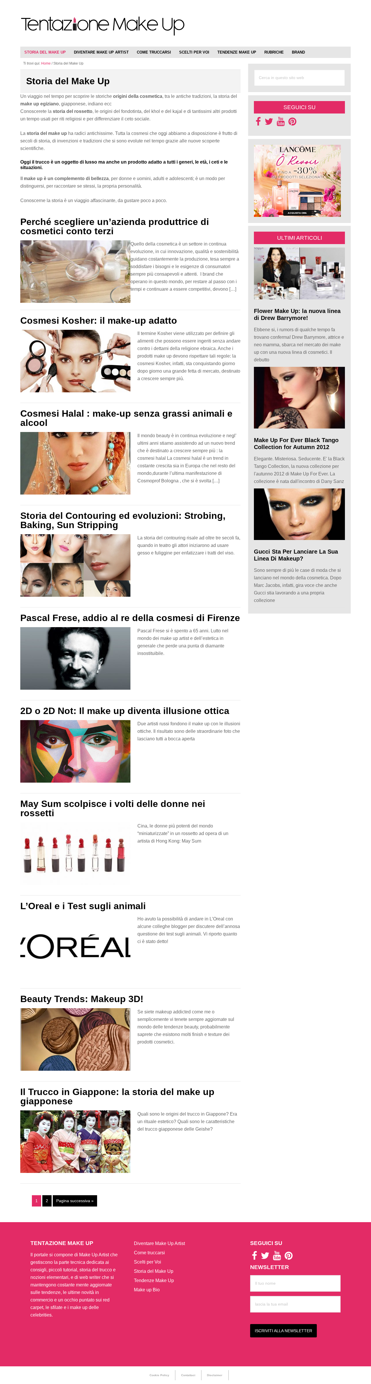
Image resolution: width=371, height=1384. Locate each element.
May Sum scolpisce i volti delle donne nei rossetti (112, 808)
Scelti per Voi (147, 1261)
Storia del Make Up (153, 1271)
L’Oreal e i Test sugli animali (83, 906)
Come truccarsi (149, 1252)
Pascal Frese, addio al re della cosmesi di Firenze (130, 618)
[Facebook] (258, 123)
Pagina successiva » (75, 1200)
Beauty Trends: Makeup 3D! (81, 999)
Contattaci (188, 1375)
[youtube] (281, 123)
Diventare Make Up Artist (159, 1243)
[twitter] (269, 123)
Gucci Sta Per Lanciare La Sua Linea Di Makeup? (296, 555)
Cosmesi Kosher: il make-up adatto (98, 320)
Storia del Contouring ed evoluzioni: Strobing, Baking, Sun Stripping (122, 520)
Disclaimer (214, 1375)
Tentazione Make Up (103, 29)
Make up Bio (147, 1289)
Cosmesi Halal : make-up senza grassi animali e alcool (126, 418)
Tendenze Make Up (154, 1280)
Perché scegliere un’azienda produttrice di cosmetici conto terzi (114, 226)
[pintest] (292, 123)
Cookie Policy (159, 1375)
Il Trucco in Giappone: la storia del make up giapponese (117, 1096)
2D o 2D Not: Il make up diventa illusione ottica (124, 711)
